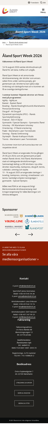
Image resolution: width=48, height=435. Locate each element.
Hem (4, 42)
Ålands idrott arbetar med (18, 42)
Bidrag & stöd (24, 403)
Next (30, 234)
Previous (17, 234)
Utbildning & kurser (24, 383)
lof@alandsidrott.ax (27, 317)
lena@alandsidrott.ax (27, 306)
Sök (44, 3)
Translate (35, 3)
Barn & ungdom (24, 393)
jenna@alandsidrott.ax (27, 296)
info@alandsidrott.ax (27, 286)
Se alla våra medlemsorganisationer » (20, 256)
